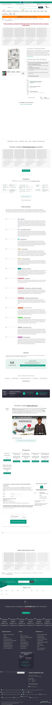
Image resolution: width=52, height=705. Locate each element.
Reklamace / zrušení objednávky (9, 634)
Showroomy (6, 4)
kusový (19, 232)
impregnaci (33, 343)
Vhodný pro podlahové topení (31, 298)
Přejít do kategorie (26, 170)
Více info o (24, 583)
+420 (30, 392)
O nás (21, 634)
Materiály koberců (23, 646)
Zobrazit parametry (30, 56)
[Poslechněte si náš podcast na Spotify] (34, 697)
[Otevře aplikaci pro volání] (24, 393)
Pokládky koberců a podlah (8, 646)
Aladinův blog (22, 639)
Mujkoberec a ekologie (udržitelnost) (26, 637)
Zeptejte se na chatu (43, 394)
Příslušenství (34, 141)
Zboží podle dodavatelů (41, 637)
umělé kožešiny (37, 243)
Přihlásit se (43, 4)
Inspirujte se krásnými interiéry (42, 634)
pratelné (41, 342)
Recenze (26, 141)
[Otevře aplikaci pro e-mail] (37, 393)
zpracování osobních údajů (26, 583)
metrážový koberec (24, 232)
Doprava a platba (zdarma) (8, 639)
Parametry (16, 141)
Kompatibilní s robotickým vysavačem (33, 288)
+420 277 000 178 (20, 4)
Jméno (4, 493)
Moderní (22, 219)
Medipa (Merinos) (46, 98)
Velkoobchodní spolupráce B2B (42, 639)
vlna (35, 242)
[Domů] (5, 572)
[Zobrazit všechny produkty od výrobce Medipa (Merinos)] (8, 423)
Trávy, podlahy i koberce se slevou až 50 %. (27, 16)
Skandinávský (23, 239)
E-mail (4, 496)
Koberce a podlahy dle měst (8, 648)
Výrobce (30, 141)
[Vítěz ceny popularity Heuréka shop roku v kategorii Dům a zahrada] (10, 7)
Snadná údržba (27, 317)
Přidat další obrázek (12, 501)
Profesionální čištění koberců (8, 645)
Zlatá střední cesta (27, 327)
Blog (3, 4)
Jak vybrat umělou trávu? (24, 643)
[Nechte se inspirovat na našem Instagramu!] (26, 602)
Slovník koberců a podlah (24, 645)
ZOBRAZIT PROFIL (26, 612)
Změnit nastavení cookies (41, 648)
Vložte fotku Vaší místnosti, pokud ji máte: (9, 498)
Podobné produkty (10, 141)
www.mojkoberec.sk (10, 704)
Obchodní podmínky (40, 645)
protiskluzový (28, 341)
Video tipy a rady (23, 640)
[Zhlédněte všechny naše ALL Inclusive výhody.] (16, 697)
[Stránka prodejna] (13, 677)
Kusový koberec (26, 337)
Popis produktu (21, 141)
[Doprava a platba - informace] (26, 690)
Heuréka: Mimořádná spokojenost (36, 81)
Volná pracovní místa (40, 649)
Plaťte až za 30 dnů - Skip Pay (8, 642)
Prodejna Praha (6, 637)
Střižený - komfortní (26, 268)
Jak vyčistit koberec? (23, 648)
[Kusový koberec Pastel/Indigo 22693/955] (9, 73)
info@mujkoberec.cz (43, 392)
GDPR (38, 646)
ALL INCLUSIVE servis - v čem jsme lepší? (10, 640)
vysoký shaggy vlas (39, 225)
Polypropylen (25, 249)
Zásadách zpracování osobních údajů (25, 526)
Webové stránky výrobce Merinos (17, 437)
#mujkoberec (26, 608)
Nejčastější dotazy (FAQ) (7, 643)
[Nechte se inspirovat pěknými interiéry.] (26, 538)
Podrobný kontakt (26, 666)
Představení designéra (43, 497)
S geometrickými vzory (26, 229)
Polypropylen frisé (26, 258)
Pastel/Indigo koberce (29, 147)
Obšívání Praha (39, 643)
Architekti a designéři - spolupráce (42, 642)
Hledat (40, 7)
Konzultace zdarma (41, 141)
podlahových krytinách (38, 340)
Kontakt (9, 4)
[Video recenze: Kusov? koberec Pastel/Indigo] (4, 73)
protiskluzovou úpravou (41, 341)
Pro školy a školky (40, 640)
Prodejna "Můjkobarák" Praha (36, 672)
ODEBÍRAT (31, 581)
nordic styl (25, 241)
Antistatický (27, 278)
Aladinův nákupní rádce (24, 642)
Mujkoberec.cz (16, 703)
